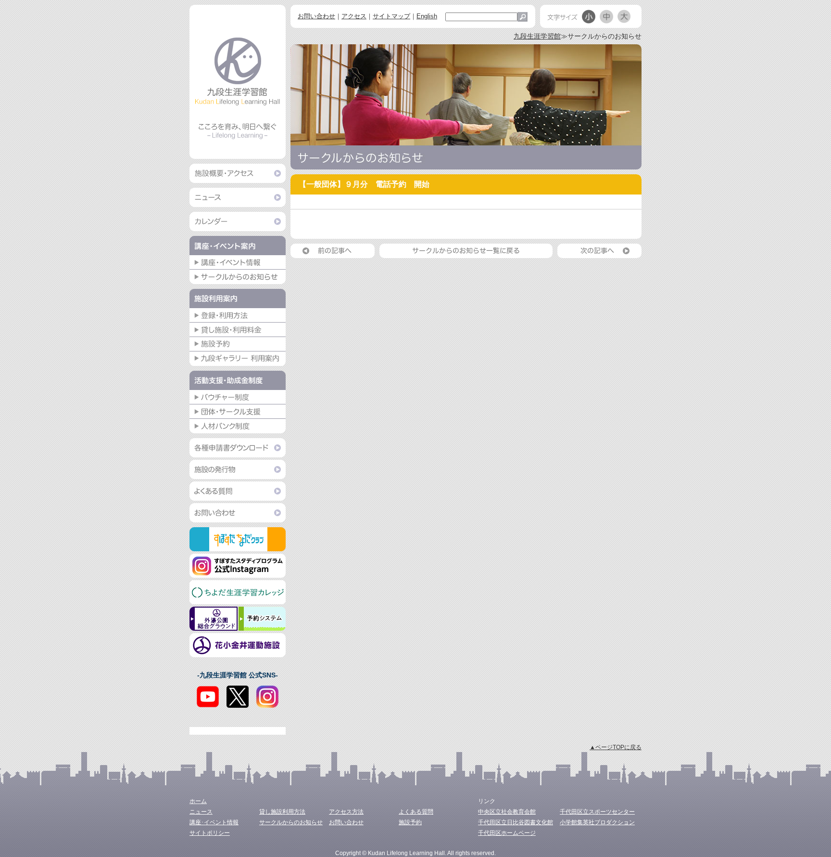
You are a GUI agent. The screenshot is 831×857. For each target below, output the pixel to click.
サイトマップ (391, 16)
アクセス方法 (346, 811)
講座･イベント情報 (214, 822)
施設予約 (410, 822)
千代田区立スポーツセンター (597, 811)
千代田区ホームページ (507, 833)
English (426, 16)
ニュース (201, 811)
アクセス (353, 16)
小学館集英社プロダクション (597, 822)
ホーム (198, 801)
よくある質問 (416, 811)
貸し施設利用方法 (282, 811)
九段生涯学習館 (537, 36)
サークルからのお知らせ (291, 822)
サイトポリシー (209, 833)
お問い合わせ (316, 16)
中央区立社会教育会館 (507, 811)
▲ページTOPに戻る (616, 747)
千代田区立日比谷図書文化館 (515, 822)
